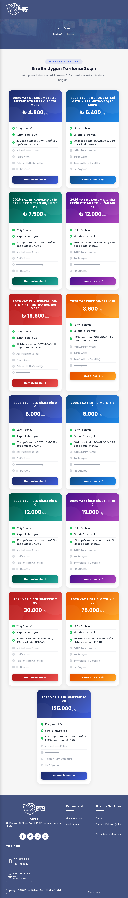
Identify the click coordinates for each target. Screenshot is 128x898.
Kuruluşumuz (72, 824)
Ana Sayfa (58, 34)
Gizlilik (99, 818)
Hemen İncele (33, 179)
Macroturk (94, 892)
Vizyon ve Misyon (74, 818)
